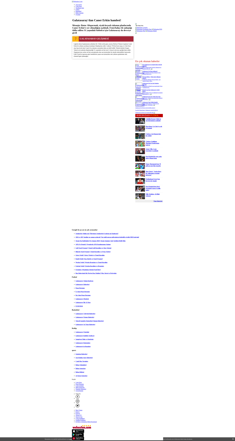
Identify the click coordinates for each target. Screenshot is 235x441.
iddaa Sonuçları (80, 387)
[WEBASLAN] (77, 1)
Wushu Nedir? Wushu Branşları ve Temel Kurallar (91, 262)
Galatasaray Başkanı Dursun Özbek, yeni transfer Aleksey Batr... (151, 80)
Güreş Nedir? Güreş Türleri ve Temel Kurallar (90, 255)
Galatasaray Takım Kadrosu (84, 281)
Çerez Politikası (80, 418)
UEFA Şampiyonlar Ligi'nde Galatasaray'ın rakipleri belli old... (152, 68)
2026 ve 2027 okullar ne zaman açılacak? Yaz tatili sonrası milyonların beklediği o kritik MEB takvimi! (107, 237)
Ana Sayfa (79, 4)
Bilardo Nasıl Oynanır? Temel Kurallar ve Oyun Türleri (93, 251)
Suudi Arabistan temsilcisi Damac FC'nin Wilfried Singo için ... (151, 73)
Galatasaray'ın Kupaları (83, 346)
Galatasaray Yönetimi (82, 332)
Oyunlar (78, 14)
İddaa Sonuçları (81, 368)
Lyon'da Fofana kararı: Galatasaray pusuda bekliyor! (146, 110)
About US (79, 415)
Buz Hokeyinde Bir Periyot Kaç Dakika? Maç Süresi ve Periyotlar (96, 273)
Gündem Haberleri (81, 354)
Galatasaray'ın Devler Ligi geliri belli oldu (144, 112)
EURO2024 (79, 306)
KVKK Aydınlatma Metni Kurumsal (86, 422)
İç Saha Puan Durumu (83, 291)
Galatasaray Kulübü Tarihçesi (85, 335)
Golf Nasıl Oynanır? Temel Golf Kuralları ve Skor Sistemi (93, 248)
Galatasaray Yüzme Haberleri (85, 317)
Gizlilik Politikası (81, 420)
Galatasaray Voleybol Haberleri (85, 313)
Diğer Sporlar (79, 13)
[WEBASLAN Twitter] (78, 407)
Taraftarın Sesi (80, 8)
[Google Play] (78, 436)
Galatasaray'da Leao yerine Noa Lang (151, 96)
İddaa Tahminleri (81, 365)
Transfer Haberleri (81, 389)
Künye (77, 412)
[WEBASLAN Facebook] (78, 398)
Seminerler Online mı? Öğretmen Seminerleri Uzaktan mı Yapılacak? (97, 233)
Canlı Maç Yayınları (82, 361)
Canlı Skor (79, 6)
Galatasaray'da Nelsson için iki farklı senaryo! (145, 107)
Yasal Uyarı (79, 417)
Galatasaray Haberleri (82, 284)
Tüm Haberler (157, 201)
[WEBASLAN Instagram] (78, 402)
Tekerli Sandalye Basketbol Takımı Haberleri (90, 321)
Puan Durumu (80, 288)
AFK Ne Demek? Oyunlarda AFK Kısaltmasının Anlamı (93, 244)
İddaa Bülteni (80, 372)
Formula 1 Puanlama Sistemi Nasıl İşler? (88, 269)
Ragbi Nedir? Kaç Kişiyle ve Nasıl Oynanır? (89, 259)
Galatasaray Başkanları (83, 343)
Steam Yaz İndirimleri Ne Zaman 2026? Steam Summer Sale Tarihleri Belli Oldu (100, 241)
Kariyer (78, 413)
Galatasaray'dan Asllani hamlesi (150, 102)
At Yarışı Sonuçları (81, 376)
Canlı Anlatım (80, 386)
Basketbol (78, 11)
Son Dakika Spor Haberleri (84, 357)
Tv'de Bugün (79, 391)
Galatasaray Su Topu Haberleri (85, 324)
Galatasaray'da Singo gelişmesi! (150, 71)
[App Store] (78, 432)
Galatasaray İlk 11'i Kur (83, 302)
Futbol (77, 9)
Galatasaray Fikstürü (82, 299)
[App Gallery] (78, 440)
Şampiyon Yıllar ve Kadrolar (85, 339)
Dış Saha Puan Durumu (83, 295)
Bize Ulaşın (79, 410)
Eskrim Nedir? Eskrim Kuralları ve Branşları (90, 266)
